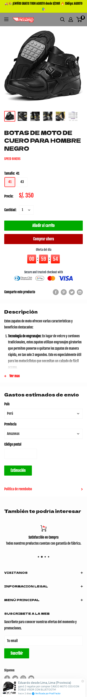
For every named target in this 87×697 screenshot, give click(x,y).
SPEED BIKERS (12, 159)
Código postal (12, 444)
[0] (79, 19)
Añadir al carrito (43, 225)
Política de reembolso (18, 489)
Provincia (10, 424)
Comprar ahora (43, 239)
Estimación (18, 470)
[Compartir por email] (80, 292)
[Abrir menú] (6, 19)
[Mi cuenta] (71, 19)
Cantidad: (10, 210)
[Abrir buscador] (62, 19)
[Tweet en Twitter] (72, 292)
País (7, 404)
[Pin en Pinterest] (64, 292)
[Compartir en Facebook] (56, 292)
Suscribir (17, 653)
